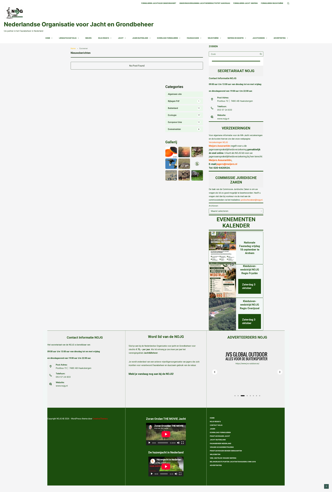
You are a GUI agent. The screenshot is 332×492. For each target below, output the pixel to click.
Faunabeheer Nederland (220, 443)
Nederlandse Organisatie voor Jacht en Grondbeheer (79, 24)
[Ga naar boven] (326, 486)
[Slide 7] (256, 395)
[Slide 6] (253, 395)
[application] (166, 434)
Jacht (120, 38)
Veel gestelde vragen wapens (223, 458)
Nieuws (88, 38)
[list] (247, 372)
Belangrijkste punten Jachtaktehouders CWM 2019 (233, 462)
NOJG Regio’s (103, 38)
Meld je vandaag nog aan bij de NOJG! (151, 373)
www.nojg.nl (223, 118)
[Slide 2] (238, 395)
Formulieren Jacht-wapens (245, 3)
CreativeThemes (100, 418)
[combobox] (233, 54)
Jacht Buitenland (218, 440)
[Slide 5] (250, 395)
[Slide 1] (235, 395)
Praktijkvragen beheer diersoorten (226, 451)
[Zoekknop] (260, 54)
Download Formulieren (167, 38)
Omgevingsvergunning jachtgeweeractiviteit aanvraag (204, 3)
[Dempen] (178, 442)
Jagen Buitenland (140, 38)
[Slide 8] (259, 395)
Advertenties (280, 38)
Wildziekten (215, 454)
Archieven (213, 205)
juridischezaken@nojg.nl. (252, 200)
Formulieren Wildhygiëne (272, 3)
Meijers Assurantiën (219, 145)
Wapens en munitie (235, 38)
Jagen (212, 429)
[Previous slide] (214, 372)
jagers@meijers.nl (227, 164)
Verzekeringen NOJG (218, 142)
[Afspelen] (149, 442)
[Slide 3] (243, 395)
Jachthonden (259, 38)
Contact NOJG (216, 425)
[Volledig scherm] (182, 442)
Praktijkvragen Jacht (220, 436)
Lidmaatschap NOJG (68, 38)
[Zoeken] (288, 3)
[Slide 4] (247, 395)
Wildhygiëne (213, 38)
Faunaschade (193, 38)
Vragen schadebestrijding (222, 447)
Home (47, 38)
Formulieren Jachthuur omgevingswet (158, 3)
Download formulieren (220, 432)
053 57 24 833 (224, 109)
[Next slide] (279, 372)
